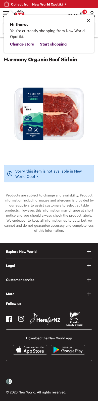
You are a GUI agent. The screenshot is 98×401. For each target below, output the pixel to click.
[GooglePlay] (68, 350)
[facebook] (9, 319)
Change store (22, 44)
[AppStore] (30, 350)
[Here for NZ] (45, 319)
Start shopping (53, 44)
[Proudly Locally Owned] (74, 318)
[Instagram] (21, 319)
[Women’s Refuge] (9, 382)
